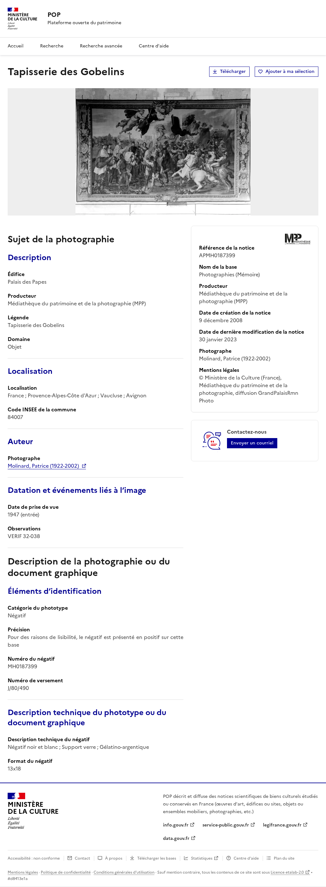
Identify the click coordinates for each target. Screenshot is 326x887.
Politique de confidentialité (66, 872)
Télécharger (233, 71)
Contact (82, 858)
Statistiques (201, 858)
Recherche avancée (101, 46)
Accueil (16, 46)
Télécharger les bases (156, 858)
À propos (113, 858)
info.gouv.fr (175, 825)
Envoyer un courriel (252, 443)
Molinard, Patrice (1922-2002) (43, 466)
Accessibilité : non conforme (34, 858)
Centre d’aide (246, 858)
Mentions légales (23, 872)
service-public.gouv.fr (225, 825)
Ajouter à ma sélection (290, 71)
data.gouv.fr (176, 838)
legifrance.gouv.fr (282, 825)
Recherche (51, 46)
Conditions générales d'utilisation (124, 872)
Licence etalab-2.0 (287, 872)
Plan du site (284, 858)
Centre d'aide (154, 46)
